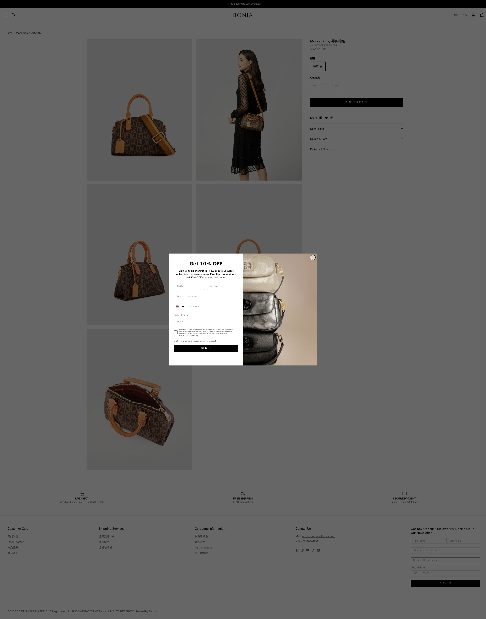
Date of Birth (181, 315)
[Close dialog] (313, 257)
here (180, 341)
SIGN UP (206, 348)
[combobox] (179, 306)
